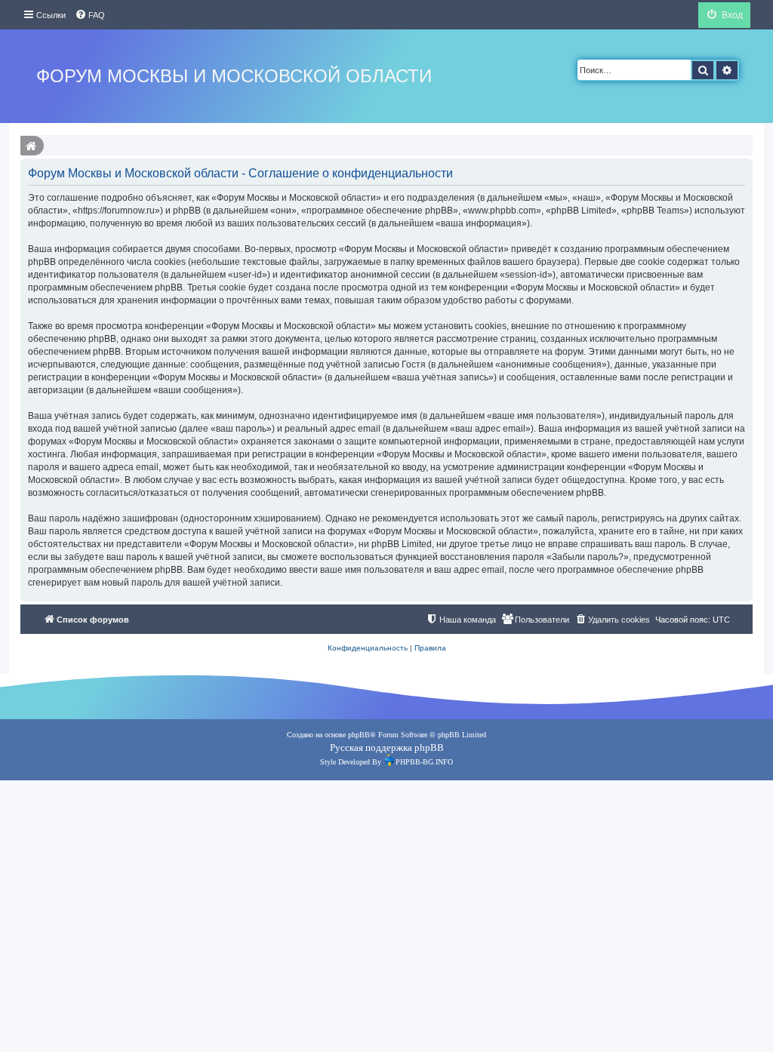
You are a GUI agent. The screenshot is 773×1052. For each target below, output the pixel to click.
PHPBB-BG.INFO (424, 762)
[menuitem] (90, 15)
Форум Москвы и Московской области (234, 76)
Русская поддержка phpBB (387, 747)
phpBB (359, 735)
